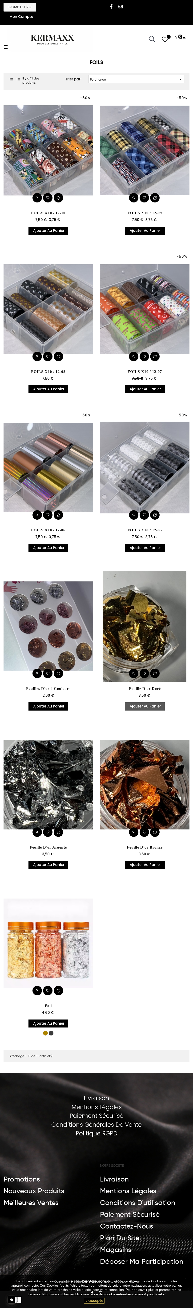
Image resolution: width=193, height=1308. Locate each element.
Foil (48, 1006)
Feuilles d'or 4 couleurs (48, 689)
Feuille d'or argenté (48, 847)
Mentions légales (128, 1190)
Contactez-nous (126, 1226)
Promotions (22, 1179)
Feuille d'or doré (145, 689)
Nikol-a (133, 1281)
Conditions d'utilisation (137, 1202)
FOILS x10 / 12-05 (145, 530)
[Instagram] (120, 6)
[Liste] (18, 79)
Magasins (115, 1249)
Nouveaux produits (34, 1190)
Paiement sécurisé (130, 1214)
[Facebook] (111, 6)
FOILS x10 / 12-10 (48, 213)
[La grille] (11, 79)
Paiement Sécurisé (96, 1116)
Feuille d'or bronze (145, 847)
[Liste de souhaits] (47, 197)
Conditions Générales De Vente (96, 1125)
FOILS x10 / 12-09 (145, 213)
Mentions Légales (97, 1107)
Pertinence (136, 79)
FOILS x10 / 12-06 (48, 530)
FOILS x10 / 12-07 (145, 372)
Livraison (96, 1098)
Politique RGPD (96, 1133)
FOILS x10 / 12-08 (48, 372)
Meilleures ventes (31, 1202)
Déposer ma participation (141, 1261)
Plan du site (119, 1237)
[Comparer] (58, 197)
